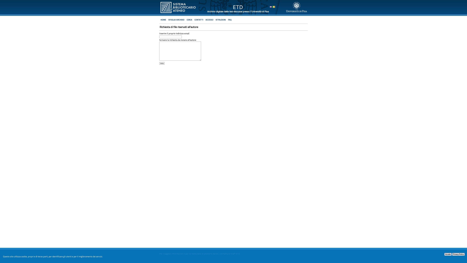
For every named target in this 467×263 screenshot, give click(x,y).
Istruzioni (221, 19)
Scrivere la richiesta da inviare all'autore (177, 40)
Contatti (198, 19)
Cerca (189, 19)
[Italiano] (274, 7)
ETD (238, 7)
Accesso (209, 19)
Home (163, 19)
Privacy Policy (458, 254)
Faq (230, 19)
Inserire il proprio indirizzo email (174, 33)
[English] (271, 7)
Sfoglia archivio (176, 19)
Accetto (448, 254)
